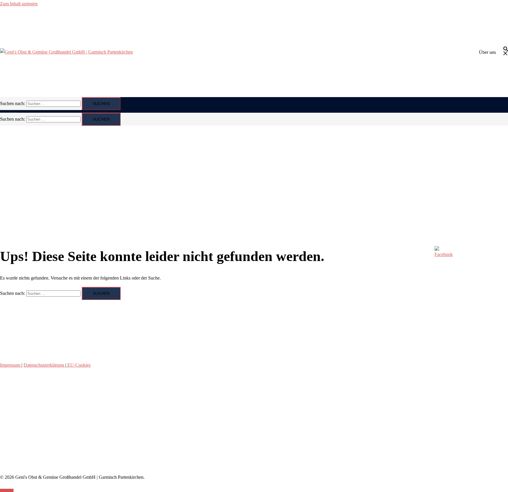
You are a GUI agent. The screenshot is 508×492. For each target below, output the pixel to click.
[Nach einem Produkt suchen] (505, 52)
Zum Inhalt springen (19, 3)
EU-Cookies (78, 365)
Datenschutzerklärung (44, 365)
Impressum (10, 365)
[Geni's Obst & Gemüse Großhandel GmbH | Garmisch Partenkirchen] (66, 51)
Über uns (487, 52)
